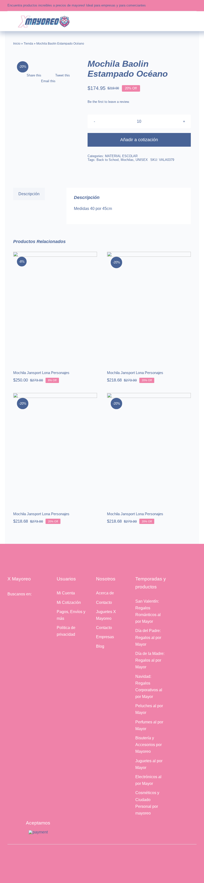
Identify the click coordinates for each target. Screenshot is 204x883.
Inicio (16, 43)
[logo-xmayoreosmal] (43, 16)
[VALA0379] (46, 63)
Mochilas (127, 160)
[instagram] (179, 5)
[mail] (195, 5)
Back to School (108, 160)
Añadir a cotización (139, 139)
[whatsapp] (187, 5)
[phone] (31, 607)
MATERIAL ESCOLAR (121, 156)
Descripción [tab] (29, 194)
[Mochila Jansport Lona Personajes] (55, 307)
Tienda (28, 43)
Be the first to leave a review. (109, 102)
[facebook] (172, 5)
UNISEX (142, 160)
